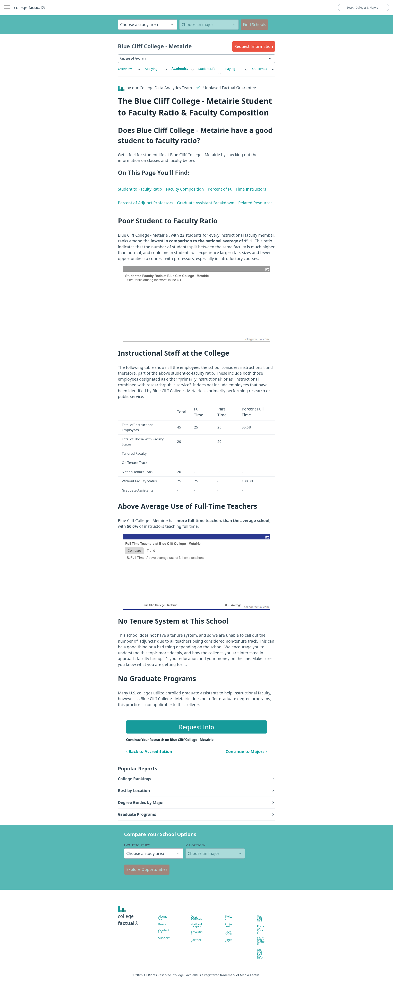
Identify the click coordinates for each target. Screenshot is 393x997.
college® (128, 919)
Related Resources (255, 203)
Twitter (228, 917)
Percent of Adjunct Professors (145, 203)
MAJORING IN (195, 845)
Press (162, 924)
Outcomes (259, 69)
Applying (151, 69)
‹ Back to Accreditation (149, 751)
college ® (29, 7)
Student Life (207, 69)
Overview (125, 69)
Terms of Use (260, 918)
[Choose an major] (209, 24)
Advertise (196, 933)
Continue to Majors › (246, 751)
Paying (230, 69)
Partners (196, 941)
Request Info (196, 727)
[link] (129, 69)
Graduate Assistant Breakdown (205, 203)
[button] (253, 46)
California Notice (260, 941)
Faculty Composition (185, 189)
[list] (129, 69)
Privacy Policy (260, 929)
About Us (162, 917)
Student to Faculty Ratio (140, 189)
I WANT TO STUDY (137, 845)
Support (163, 938)
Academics (180, 69)
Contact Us (163, 931)
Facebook (228, 933)
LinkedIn (229, 941)
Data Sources (196, 917)
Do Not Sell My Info (260, 953)
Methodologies (196, 925)
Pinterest (228, 925)
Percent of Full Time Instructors (237, 189)
